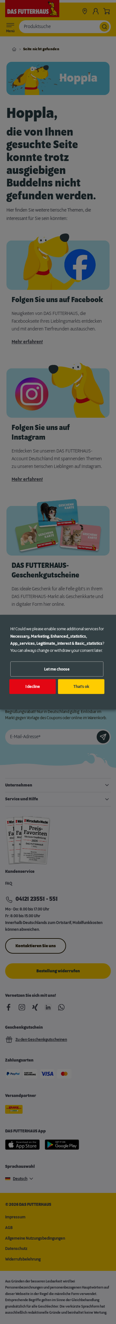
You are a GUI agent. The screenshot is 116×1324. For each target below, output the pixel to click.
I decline (32, 686)
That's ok (81, 686)
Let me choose (57, 669)
